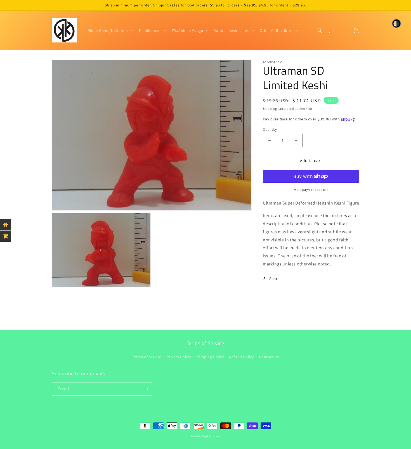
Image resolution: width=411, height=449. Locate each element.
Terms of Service (146, 356)
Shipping (270, 108)
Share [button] (274, 278)
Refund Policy (241, 356)
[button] (110, 30)
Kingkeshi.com (210, 436)
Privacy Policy (179, 356)
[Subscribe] (146, 389)
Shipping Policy (210, 356)
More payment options (311, 189)
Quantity (270, 129)
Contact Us (269, 356)
